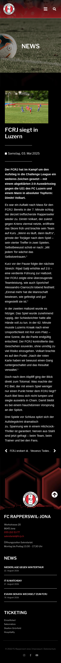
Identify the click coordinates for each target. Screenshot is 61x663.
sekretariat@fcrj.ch (14, 536)
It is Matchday (13, 580)
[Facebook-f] (30, 655)
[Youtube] (37, 655)
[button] (45, 9)
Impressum (37, 649)
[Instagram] (24, 655)
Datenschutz (50, 649)
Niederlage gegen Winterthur (24, 567)
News (10, 558)
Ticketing (15, 612)
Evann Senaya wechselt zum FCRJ (25, 594)
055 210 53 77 (12, 532)
